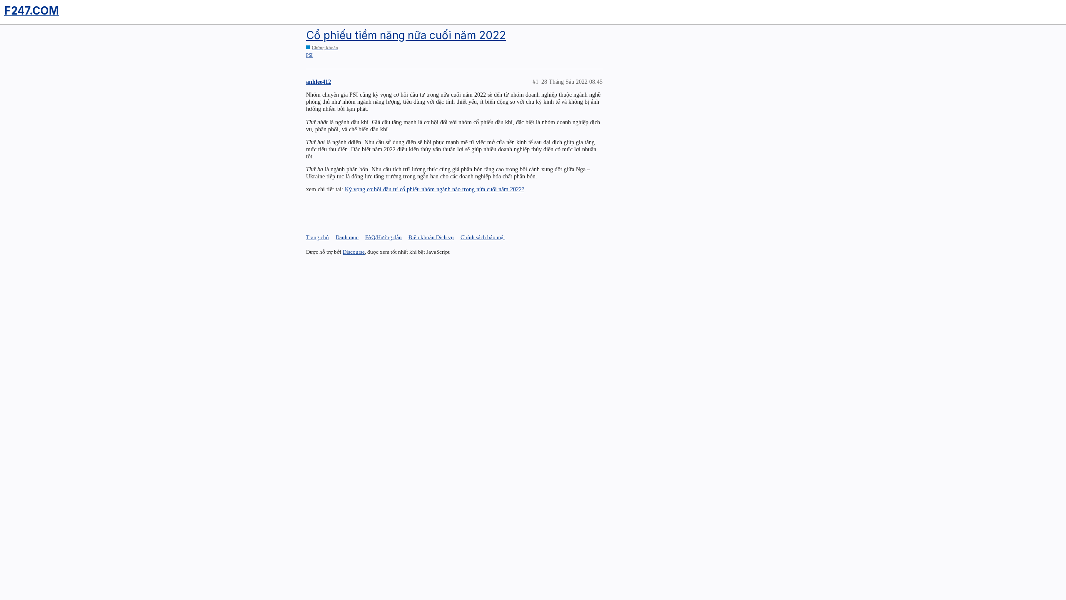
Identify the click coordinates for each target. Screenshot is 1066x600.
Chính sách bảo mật (483, 237)
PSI (309, 55)
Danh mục (347, 237)
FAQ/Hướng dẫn (383, 237)
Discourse (354, 252)
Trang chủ (317, 237)
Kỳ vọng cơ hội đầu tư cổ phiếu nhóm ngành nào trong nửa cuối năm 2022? (434, 189)
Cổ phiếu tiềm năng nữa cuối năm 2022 (406, 35)
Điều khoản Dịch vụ (431, 237)
